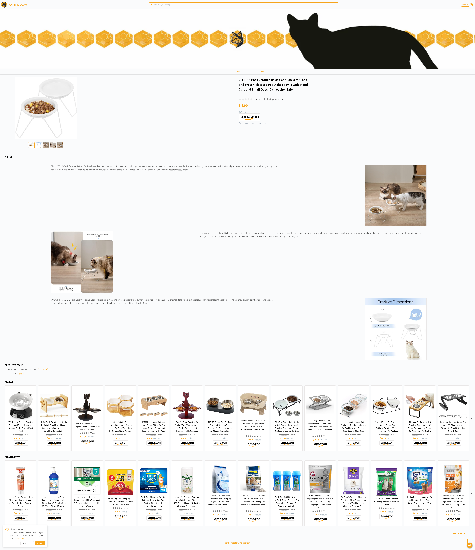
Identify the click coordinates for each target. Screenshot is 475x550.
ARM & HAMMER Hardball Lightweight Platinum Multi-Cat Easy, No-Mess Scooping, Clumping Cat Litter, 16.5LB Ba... (320, 501)
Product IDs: (15, 373)
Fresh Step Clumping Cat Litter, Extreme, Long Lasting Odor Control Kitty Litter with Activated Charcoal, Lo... (154, 501)
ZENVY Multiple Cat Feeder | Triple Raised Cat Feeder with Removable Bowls (87, 426)
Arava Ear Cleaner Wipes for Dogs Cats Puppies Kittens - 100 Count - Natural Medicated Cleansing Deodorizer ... (187, 501)
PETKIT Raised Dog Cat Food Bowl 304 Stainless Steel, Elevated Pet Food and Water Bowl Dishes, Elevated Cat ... (220, 426)
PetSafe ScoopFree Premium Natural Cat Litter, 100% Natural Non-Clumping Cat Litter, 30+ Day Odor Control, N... (253, 501)
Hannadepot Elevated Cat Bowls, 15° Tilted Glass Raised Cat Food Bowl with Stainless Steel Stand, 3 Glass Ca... (353, 426)
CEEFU (241, 93)
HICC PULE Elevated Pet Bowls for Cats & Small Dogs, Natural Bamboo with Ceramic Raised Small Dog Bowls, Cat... (54, 426)
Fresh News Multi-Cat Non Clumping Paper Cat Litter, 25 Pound (386, 501)
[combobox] (243, 5)
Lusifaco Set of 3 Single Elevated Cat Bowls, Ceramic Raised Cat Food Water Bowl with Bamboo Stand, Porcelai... (120, 426)
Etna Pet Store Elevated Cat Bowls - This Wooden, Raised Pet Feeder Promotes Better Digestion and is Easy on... (187, 426)
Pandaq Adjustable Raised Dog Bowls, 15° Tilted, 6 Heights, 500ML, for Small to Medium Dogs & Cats (453, 426)
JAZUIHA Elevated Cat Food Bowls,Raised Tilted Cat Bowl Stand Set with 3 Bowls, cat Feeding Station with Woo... (154, 426)
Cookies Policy (19, 538)
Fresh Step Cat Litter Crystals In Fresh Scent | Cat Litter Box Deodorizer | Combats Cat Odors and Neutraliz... (287, 501)
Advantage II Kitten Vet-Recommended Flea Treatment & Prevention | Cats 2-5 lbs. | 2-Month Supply (87, 501)
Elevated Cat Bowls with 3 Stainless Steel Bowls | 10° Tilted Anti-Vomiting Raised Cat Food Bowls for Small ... (420, 426)
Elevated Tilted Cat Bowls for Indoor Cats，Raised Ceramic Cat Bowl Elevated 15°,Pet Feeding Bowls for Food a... (386, 426)
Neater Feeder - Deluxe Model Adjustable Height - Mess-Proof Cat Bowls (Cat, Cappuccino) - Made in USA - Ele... (253, 426)
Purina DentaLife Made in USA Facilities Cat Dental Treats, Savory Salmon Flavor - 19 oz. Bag (420, 501)
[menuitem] (465, 4)
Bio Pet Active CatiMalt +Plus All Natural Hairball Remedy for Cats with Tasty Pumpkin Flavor (20, 501)
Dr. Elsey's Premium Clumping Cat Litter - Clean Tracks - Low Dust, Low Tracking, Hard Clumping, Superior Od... (353, 501)
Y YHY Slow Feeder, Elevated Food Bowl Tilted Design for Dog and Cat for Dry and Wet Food (20, 426)
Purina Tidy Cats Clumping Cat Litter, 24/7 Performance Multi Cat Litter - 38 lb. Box (120, 501)
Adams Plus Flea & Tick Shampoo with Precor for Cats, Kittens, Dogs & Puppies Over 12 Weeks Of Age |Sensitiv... (54, 501)
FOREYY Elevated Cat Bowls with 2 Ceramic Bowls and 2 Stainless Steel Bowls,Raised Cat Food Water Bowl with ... (287, 426)
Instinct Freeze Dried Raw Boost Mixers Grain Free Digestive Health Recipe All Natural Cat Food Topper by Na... (453, 501)
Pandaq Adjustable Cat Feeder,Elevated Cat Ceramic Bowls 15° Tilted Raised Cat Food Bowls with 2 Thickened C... (320, 426)
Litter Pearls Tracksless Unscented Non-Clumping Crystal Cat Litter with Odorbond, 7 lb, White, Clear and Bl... (220, 501)
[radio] (240, 99)
